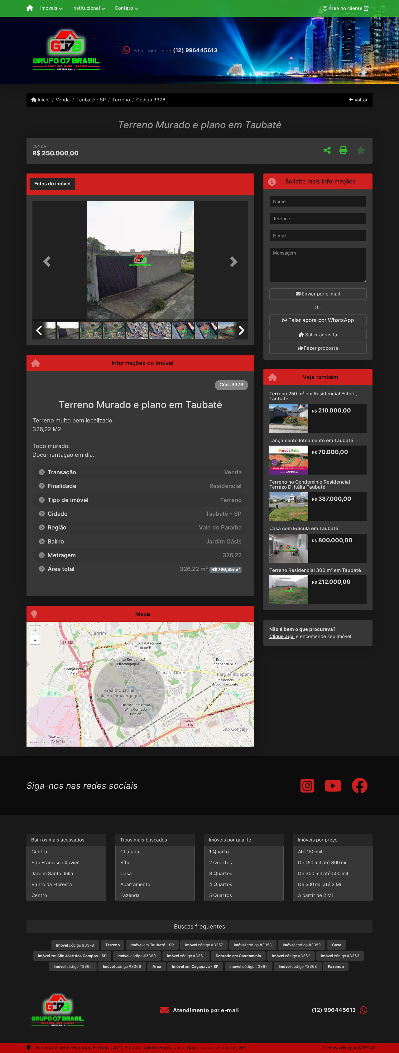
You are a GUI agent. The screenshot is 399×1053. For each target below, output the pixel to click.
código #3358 (253, 945)
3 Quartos (220, 873)
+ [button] (35, 630)
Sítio (125, 862)
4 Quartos (220, 884)
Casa (126, 873)
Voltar (360, 100)
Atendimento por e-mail (205, 1010)
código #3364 (73, 966)
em (152, 945)
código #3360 (137, 955)
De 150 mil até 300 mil (323, 862)
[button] (48, 262)
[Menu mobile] (29, 8)
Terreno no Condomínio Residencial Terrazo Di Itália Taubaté (309, 484)
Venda (63, 100)
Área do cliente (345, 8)
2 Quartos (220, 862)
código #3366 (122, 966)
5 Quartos (220, 895)
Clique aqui (282, 636)
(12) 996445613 (195, 50)
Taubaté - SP (91, 100)
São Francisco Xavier (55, 862)
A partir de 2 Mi (315, 895)
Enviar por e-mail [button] (320, 294)
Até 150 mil (310, 852)
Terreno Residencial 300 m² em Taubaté (315, 570)
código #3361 (186, 955)
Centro (39, 852)
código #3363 (340, 955)
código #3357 (204, 945)
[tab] (52, 184)
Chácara (129, 852)
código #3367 (248, 966)
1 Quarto (219, 852)
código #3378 (75, 945)
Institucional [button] (86, 8)
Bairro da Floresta (51, 884)
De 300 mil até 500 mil (323, 873)
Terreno (121, 100)
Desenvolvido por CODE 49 (349, 1047)
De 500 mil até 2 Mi (319, 884)
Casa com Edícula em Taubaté (303, 528)
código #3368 (298, 966)
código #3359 (302, 945)
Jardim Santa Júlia (52, 873)
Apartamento (135, 884)
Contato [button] (124, 8)
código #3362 (291, 955)
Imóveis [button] (48, 8)
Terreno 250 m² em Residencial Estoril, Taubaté (313, 396)
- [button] (35, 639)
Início (43, 100)
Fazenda (130, 895)
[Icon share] (307, 785)
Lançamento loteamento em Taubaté (311, 440)
